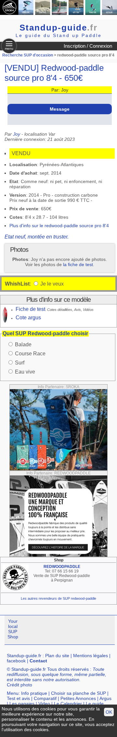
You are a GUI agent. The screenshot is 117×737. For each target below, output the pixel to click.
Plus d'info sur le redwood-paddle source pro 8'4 (59, 225)
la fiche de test (78, 264)
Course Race (30, 353)
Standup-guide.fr (24, 655)
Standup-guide (59, 27)
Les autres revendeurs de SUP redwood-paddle (58, 598)
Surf (19, 362)
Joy (16, 134)
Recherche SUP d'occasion (27, 55)
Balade (23, 344)
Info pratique (34, 693)
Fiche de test (30, 309)
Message (60, 109)
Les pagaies (21, 703)
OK (109, 712)
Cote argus (28, 317)
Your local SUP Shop (12, 629)
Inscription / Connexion (88, 46)
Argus (105, 698)
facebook (16, 660)
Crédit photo (19, 684)
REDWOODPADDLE (62, 566)
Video (44, 703)
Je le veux (51, 284)
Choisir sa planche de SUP (78, 693)
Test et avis (18, 698)
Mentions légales (90, 655)
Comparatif (45, 698)
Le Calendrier (68, 703)
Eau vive (25, 372)
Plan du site (57, 655)
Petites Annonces (78, 698)
